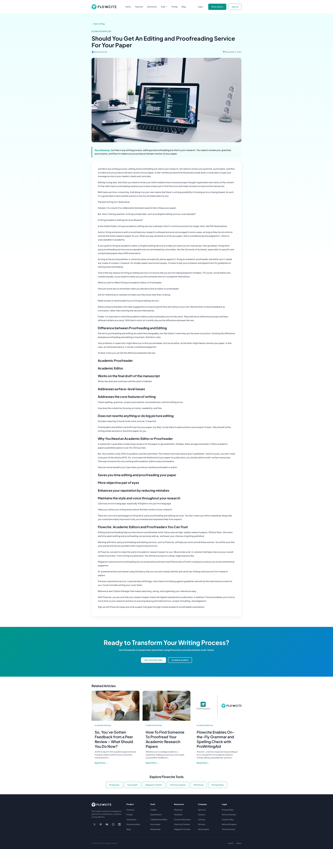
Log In (200, 6)
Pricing (174, 6)
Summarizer (132, 785)
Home (128, 6)
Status (238, 843)
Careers (201, 814)
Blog (184, 6)
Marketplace (203, 829)
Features (139, 6)
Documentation (133, 824)
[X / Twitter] (94, 824)
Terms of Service (229, 814)
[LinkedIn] (119, 824)
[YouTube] (107, 824)
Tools (163, 6)
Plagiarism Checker (153, 785)
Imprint (230, 843)
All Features (199, 785)
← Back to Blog (98, 24)
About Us (202, 809)
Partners (201, 824)
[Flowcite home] (104, 6)
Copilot (153, 809)
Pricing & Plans (218, 785)
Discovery (178, 809)
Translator (178, 814)
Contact (201, 819)
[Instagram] (113, 824)
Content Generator (182, 819)
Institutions (152, 6)
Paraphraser (114, 785)
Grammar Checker (178, 785)
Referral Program (229, 824)
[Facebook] (101, 824)
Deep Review (156, 814)
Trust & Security (228, 829)
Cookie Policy (228, 819)
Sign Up (235, 6)
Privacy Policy (227, 809)
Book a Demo (217, 6)
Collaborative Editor (158, 819)
